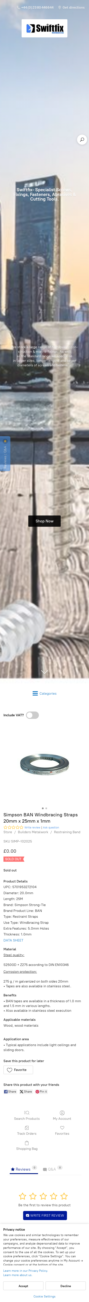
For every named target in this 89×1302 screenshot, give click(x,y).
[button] (18, 1070)
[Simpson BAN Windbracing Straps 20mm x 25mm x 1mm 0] (44, 764)
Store (7, 832)
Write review (32, 827)
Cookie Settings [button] (44, 1296)
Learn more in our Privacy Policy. (25, 1271)
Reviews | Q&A (5, 457)
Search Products (27, 1119)
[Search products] (82, 139)
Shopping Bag (27, 1149)
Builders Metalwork (33, 832)
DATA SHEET (13, 940)
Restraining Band (67, 832)
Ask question (51, 827)
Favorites (62, 1133)
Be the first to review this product (44, 1205)
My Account (62, 1119)
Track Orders (27, 1133)
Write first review (46, 1215)
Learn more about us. (17, 1275)
